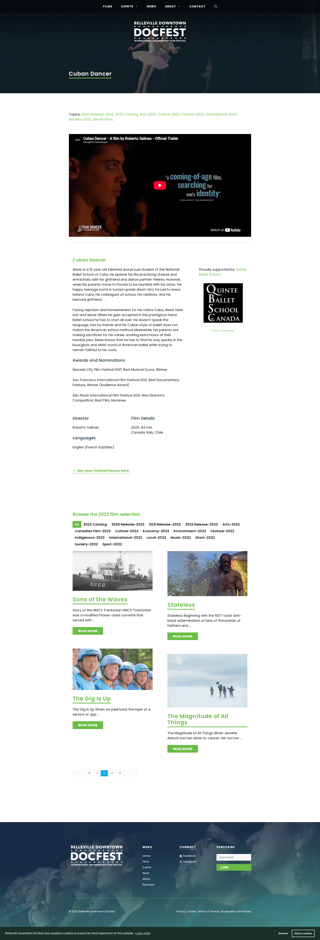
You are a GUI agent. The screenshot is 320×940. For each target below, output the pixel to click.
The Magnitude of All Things (197, 719)
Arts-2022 (148, 114)
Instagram (189, 861)
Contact (197, 6)
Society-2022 (80, 119)
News (151, 6)
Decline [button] (283, 933)
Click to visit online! (223, 330)
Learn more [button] (142, 933)
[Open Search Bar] (215, 6)
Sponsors (148, 884)
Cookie (191, 911)
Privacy (181, 911)
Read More (88, 631)
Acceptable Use (231, 911)
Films (107, 6)
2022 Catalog (126, 114)
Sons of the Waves (100, 599)
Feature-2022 (193, 114)
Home (146, 856)
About (170, 6)
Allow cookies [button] (303, 933)
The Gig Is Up (92, 699)
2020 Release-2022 (98, 114)
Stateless (181, 605)
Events (127, 6)
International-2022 (221, 114)
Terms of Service (208, 911)
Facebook (189, 856)
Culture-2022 (169, 114)
